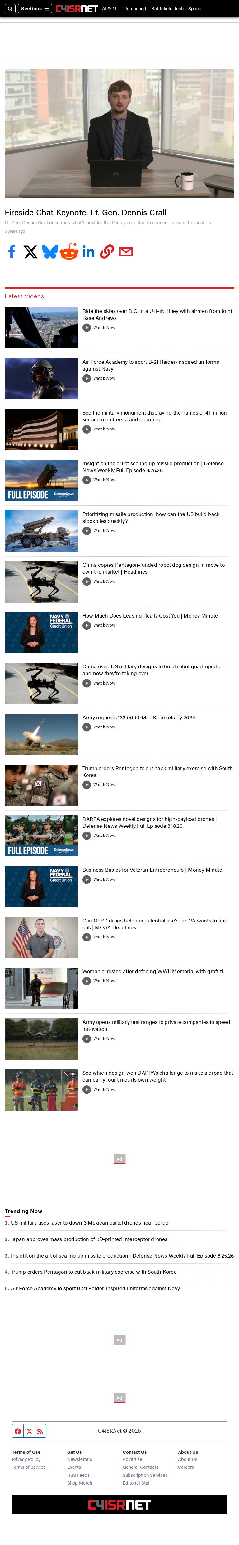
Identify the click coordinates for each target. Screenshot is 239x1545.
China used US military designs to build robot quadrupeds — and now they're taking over (153, 669)
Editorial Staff (137, 1482)
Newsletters (79, 1459)
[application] (119, 133)
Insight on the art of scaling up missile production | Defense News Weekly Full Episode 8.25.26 (153, 466)
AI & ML (110, 8)
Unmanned (135, 8)
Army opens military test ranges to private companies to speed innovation (156, 1025)
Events (74, 1466)
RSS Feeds (78, 1475)
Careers (186, 1466)
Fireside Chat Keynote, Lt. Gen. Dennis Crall (85, 212)
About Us (187, 1459)
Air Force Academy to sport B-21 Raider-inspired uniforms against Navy (150, 365)
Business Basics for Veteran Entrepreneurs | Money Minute (152, 869)
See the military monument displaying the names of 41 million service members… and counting (154, 416)
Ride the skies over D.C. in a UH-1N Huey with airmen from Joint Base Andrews (157, 314)
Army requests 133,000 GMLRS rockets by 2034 (138, 717)
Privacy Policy (26, 1459)
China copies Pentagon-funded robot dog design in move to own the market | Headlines (153, 568)
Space (194, 8)
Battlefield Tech (167, 8)
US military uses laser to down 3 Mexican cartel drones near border (90, 1222)
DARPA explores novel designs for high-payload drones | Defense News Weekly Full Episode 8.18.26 (149, 822)
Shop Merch (79, 1482)
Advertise (132, 1459)
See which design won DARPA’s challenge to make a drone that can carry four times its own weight (157, 1076)
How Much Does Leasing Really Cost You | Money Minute (150, 615)
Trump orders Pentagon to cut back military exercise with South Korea (157, 771)
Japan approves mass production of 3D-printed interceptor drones (89, 1239)
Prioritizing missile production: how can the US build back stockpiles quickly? (151, 517)
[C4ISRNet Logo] (77, 8)
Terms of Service (29, 1466)
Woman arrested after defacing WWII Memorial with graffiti (152, 971)
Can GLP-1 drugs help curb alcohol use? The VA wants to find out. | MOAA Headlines (155, 924)
